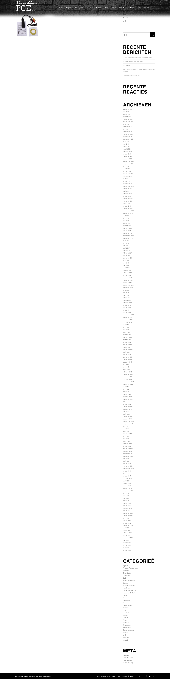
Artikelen (126, 570)
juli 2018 (126, 216)
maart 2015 (127, 300)
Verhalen (126, 632)
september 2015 (128, 285)
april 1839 (126, 461)
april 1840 (126, 441)
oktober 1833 (127, 508)
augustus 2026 (128, 109)
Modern (125, 608)
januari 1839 (127, 463)
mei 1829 (126, 540)
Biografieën (127, 573)
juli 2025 (126, 124)
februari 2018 (127, 228)
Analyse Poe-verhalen (130, 568)
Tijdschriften (127, 627)
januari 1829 (127, 545)
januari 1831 (127, 535)
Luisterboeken (127, 605)
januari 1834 (127, 505)
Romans (126, 622)
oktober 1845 (127, 362)
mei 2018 (126, 221)
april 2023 (126, 146)
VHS (124, 21)
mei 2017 (126, 245)
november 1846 (128, 349)
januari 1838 (127, 471)
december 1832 (128, 513)
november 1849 (128, 320)
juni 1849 (126, 327)
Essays (125, 583)
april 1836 (126, 481)
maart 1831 (127, 530)
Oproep (125, 615)
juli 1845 (126, 364)
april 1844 (126, 391)
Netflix (125, 610)
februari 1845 (127, 372)
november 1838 (128, 466)
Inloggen (126, 655)
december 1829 (128, 538)
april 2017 (126, 248)
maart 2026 (127, 117)
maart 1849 (127, 335)
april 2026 (126, 114)
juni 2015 (126, 292)
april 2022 (126, 169)
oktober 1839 (127, 451)
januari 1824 (127, 550)
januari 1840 (127, 446)
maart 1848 (127, 340)
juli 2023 (126, 141)
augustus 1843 (128, 399)
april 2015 (126, 297)
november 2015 (128, 280)
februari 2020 (127, 193)
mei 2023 (126, 144)
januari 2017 (127, 255)
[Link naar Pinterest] (146, 676)
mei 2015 (126, 295)
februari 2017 (127, 253)
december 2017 (128, 233)
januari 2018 (127, 231)
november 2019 (128, 201)
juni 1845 (126, 367)
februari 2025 (127, 127)
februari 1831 (127, 533)
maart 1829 (127, 543)
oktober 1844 (127, 379)
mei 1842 (126, 411)
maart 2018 (127, 226)
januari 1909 (127, 312)
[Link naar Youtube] (149, 676)
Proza (125, 620)
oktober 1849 (127, 322)
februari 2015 (127, 302)
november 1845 (128, 359)
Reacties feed (127, 660)
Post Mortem (126, 65)
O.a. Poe (126, 613)
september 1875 (128, 315)
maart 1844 (127, 394)
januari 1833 (127, 510)
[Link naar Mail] (153, 676)
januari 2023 (127, 154)
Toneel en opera (128, 630)
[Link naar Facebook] (143, 676)
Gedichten (126, 598)
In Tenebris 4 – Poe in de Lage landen (133, 61)
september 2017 (128, 235)
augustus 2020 (128, 188)
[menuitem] (60, 7)
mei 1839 (126, 458)
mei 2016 (126, 265)
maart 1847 (127, 347)
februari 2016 (127, 273)
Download (126, 575)
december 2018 (128, 208)
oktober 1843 (127, 396)
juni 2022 (126, 166)
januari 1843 (127, 404)
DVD (124, 578)
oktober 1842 (127, 409)
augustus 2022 (128, 164)
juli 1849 (126, 325)
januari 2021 (127, 181)
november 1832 (128, 515)
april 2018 (126, 223)
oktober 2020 (127, 183)
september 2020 (128, 186)
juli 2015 (126, 290)
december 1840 (128, 434)
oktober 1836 (127, 478)
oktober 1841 (127, 419)
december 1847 (128, 344)
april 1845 (126, 369)
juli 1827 (126, 548)
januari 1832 (127, 523)
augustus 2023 (128, 139)
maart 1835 (127, 503)
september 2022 (128, 161)
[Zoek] (152, 7)
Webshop (126, 637)
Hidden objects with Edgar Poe (131, 75)
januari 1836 (127, 486)
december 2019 (128, 198)
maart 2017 (127, 250)
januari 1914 (127, 307)
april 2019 (126, 203)
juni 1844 (126, 389)
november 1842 (128, 406)
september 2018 (128, 211)
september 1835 (128, 488)
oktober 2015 (127, 283)
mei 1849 (126, 330)
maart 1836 (127, 483)
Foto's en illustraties (129, 593)
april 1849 (126, 332)
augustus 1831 (128, 525)
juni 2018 (126, 218)
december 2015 (128, 278)
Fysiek (125, 595)
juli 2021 (126, 179)
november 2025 (128, 122)
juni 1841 (126, 426)
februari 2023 (127, 151)
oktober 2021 (127, 176)
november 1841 (128, 416)
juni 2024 (126, 129)
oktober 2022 (127, 159)
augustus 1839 (128, 456)
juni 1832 (126, 518)
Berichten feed (128, 658)
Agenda (125, 565)
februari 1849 (127, 337)
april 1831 (126, 528)
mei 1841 (126, 429)
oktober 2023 (127, 136)
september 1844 (128, 382)
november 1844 (128, 377)
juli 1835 (126, 493)
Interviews (126, 600)
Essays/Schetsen (129, 585)
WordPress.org (128, 663)
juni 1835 (126, 496)
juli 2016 (126, 260)
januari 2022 (127, 171)
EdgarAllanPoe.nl (129, 580)
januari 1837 (127, 476)
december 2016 (128, 258)
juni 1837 (126, 473)
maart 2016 (127, 270)
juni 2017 (126, 243)
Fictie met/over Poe (129, 590)
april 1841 (126, 431)
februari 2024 (127, 131)
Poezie (125, 617)
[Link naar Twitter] (139, 676)
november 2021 (128, 174)
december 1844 (128, 374)
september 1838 (128, 468)
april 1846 (126, 352)
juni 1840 (126, 436)
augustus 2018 (128, 213)
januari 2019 (127, 206)
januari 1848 (127, 342)
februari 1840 (127, 444)
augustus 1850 (128, 317)
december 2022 (128, 156)
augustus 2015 (128, 287)
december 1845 (128, 357)
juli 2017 (126, 240)
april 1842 (126, 414)
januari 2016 (127, 275)
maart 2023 (127, 149)
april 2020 (126, 191)
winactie (125, 640)
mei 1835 (126, 498)
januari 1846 (127, 354)
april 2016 (126, 268)
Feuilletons (126, 588)
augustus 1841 (128, 424)
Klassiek (126, 603)
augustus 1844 (128, 384)
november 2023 (128, 134)
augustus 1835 (128, 491)
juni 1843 (126, 401)
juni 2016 (126, 263)
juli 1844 (126, 387)
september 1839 (128, 453)
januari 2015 (127, 305)
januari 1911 (127, 310)
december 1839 (128, 449)
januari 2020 (127, 196)
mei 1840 (126, 439)
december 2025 (128, 119)
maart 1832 (127, 520)
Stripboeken (127, 625)
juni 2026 (126, 112)
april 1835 (126, 500)
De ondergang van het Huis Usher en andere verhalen (137, 57)
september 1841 (128, 421)
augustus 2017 (128, 238)
